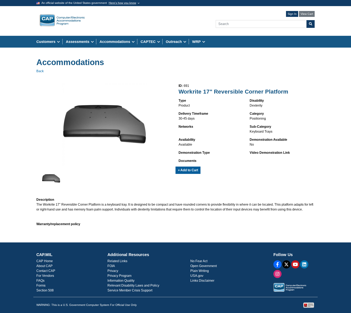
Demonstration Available (268, 139)
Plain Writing (199, 271)
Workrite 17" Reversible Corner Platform (233, 91)
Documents (187, 160)
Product (184, 105)
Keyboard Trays (261, 131)
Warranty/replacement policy (58, 224)
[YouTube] (295, 264)
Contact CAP (45, 271)
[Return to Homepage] (62, 20)
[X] (286, 264)
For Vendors (45, 275)
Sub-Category (260, 126)
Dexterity (256, 105)
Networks (186, 126)
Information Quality (120, 280)
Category (257, 113)
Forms (41, 285)
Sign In (292, 13)
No (252, 144)
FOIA (111, 266)
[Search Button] (311, 24)
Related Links (117, 261)
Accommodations (70, 62)
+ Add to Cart (188, 170)
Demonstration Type (194, 152)
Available (185, 144)
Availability (187, 139)
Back (40, 71)
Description (45, 199)
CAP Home (44, 261)
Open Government (203, 266)
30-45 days (187, 118)
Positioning (258, 118)
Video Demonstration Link (270, 152)
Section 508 (45, 290)
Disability (257, 100)
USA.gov (196, 275)
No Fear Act (198, 261)
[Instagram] (277, 274)
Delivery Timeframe (193, 113)
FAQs (40, 280)
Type (182, 100)
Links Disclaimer (202, 280)
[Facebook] (277, 264)
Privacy (112, 271)
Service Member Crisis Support (129, 290)
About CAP (44, 266)
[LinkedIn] (304, 264)
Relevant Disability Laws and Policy (133, 285)
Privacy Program (119, 275)
